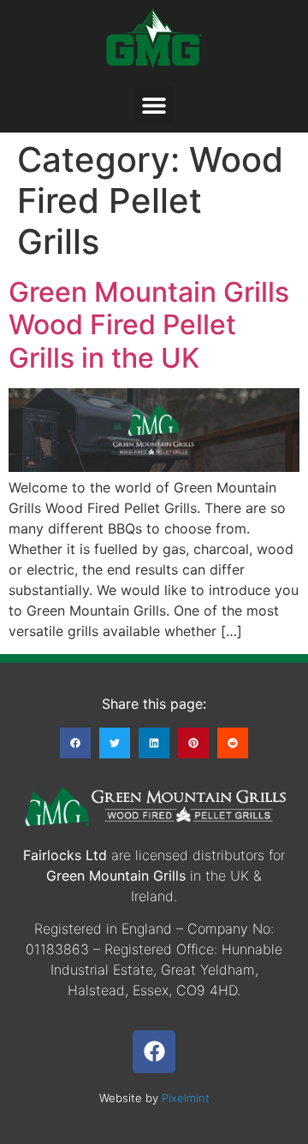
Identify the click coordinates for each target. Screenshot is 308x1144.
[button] (154, 105)
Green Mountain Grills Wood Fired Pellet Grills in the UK (149, 324)
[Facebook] (154, 1051)
